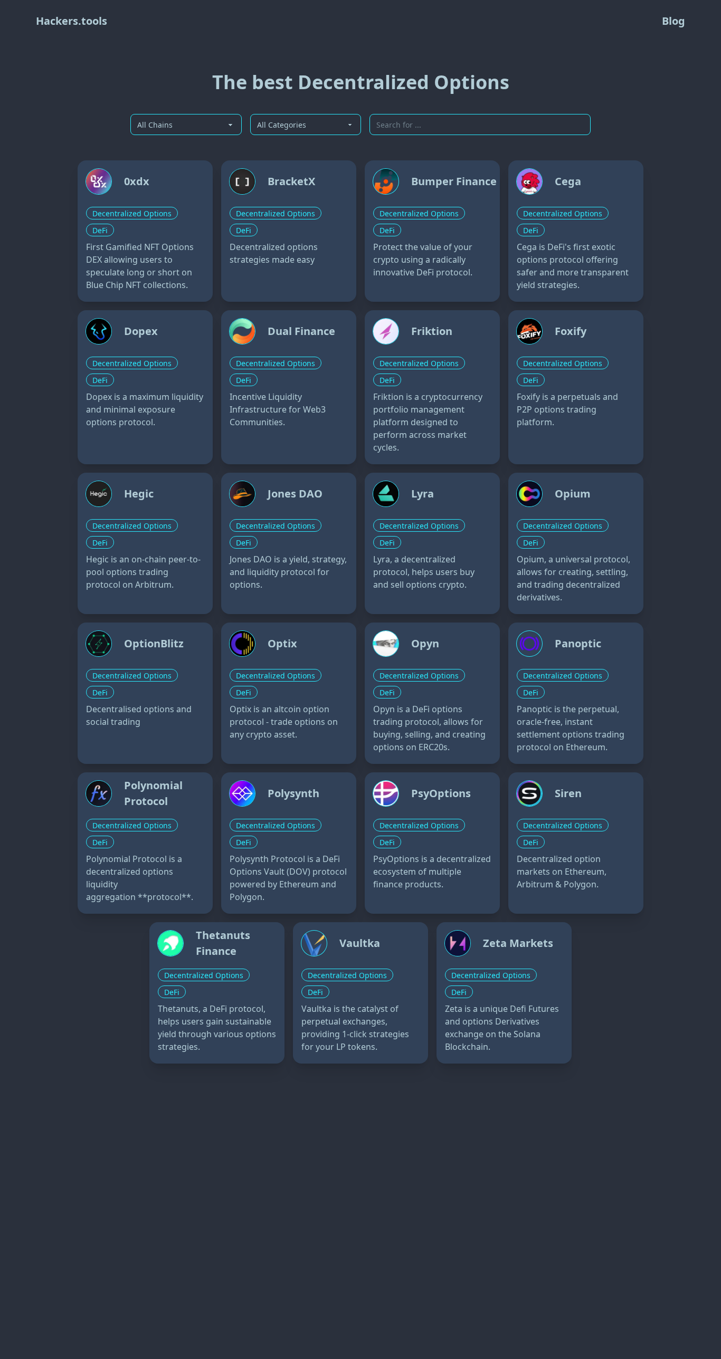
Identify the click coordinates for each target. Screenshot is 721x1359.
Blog (673, 21)
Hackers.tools (71, 21)
